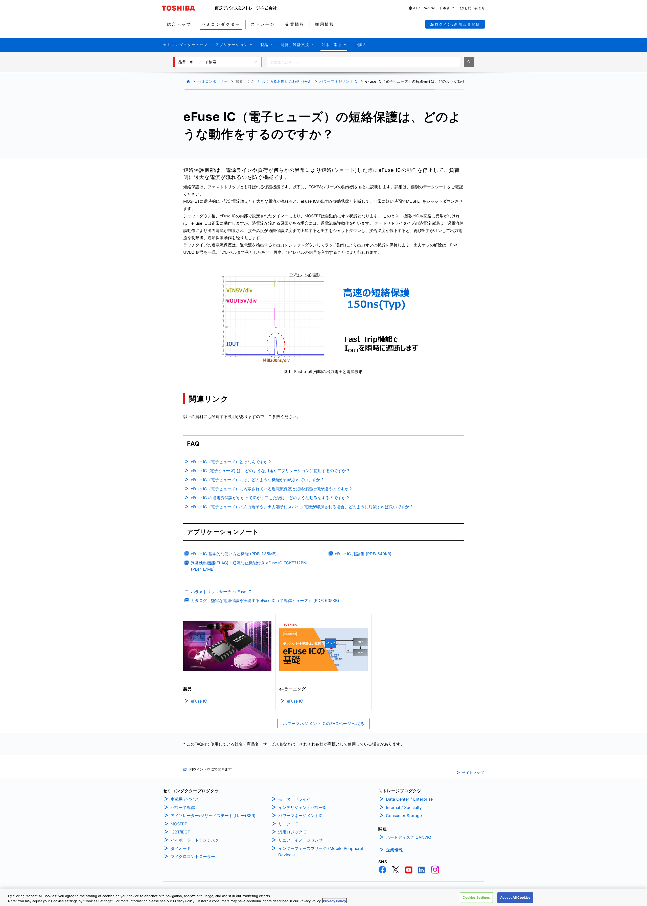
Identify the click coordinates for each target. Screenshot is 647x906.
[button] (431, 8)
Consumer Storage (404, 815)
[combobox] (363, 62)
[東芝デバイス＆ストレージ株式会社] (246, 8)
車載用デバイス (185, 799)
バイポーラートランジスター (197, 840)
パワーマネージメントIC (300, 815)
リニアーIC (288, 823)
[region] (323, 897)
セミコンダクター (213, 81)
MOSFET (179, 823)
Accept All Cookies (515, 897)
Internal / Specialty (404, 807)
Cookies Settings (476, 897)
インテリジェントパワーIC (302, 807)
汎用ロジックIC (292, 831)
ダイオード (181, 848)
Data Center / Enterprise (409, 799)
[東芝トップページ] (188, 8)
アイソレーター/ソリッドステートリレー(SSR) (213, 815)
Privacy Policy (334, 901)
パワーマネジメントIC (338, 81)
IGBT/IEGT (180, 831)
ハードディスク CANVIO (408, 837)
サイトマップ (473, 773)
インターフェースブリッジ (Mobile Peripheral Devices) (320, 851)
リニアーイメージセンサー (302, 840)
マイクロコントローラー (193, 856)
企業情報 (394, 849)
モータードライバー (296, 799)
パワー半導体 (183, 807)
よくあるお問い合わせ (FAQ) (287, 81)
